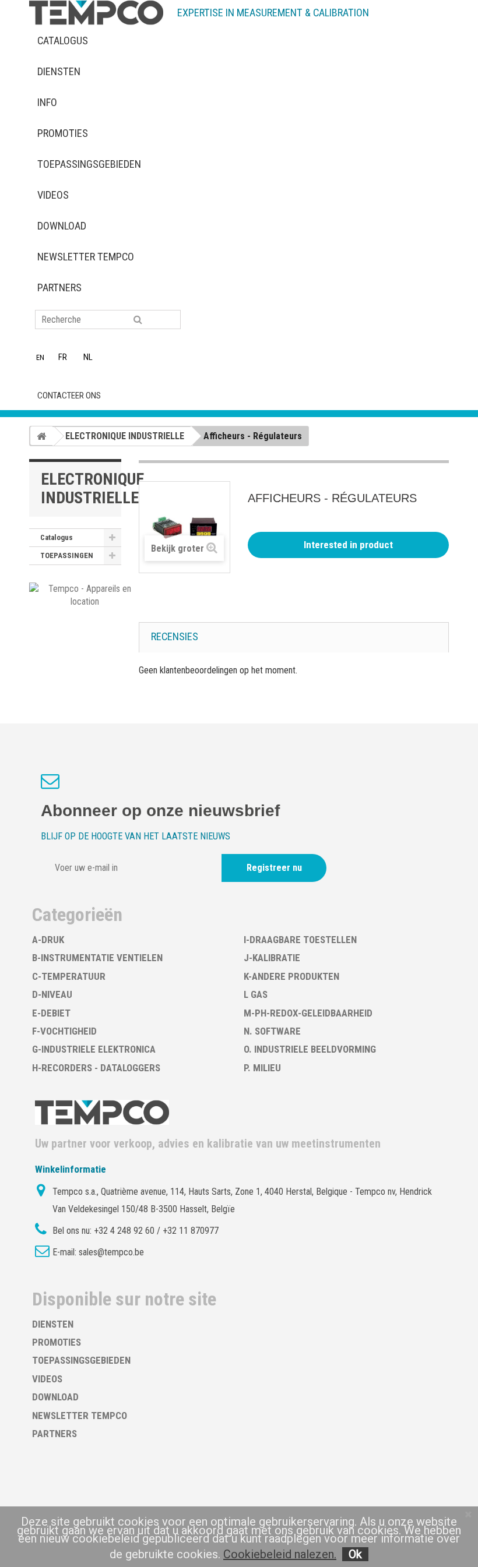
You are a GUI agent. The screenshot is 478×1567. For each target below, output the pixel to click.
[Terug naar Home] (41, 435)
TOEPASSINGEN (66, 555)
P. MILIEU (262, 1068)
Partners (59, 287)
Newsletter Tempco (85, 256)
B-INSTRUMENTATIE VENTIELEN (97, 958)
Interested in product (348, 544)
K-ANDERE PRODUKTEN (291, 976)
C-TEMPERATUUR (69, 976)
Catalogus (62, 40)
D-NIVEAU (52, 994)
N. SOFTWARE (272, 1031)
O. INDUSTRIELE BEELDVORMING (310, 1049)
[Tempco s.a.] (96, 12)
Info (47, 102)
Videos (53, 195)
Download (61, 226)
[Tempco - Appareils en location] (84, 595)
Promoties (62, 133)
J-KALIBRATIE (272, 958)
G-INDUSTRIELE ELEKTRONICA (94, 1049)
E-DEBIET (51, 1013)
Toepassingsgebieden (89, 164)
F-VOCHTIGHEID (64, 1031)
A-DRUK (48, 939)
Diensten (58, 71)
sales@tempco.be (111, 1252)
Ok (355, 1554)
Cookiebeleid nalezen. (279, 1554)
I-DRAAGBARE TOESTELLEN (300, 939)
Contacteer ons (69, 395)
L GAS (256, 994)
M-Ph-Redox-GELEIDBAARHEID (308, 1013)
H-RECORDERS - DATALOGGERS (96, 1068)
